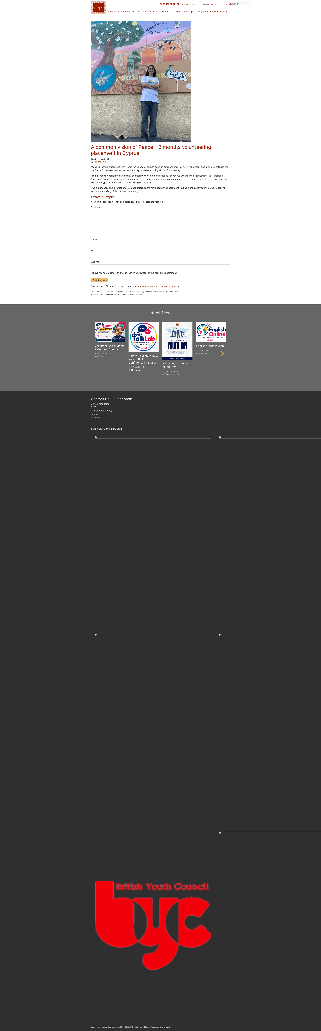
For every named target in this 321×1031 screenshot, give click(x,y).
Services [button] (184, 4)
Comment (97, 207)
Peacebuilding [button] (145, 11)
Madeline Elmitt (100, 162)
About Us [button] (112, 11)
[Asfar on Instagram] (161, 4)
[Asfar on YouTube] (164, 4)
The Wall (205, 4)
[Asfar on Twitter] (171, 4)
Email (94, 250)
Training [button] (194, 4)
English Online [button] (217, 11)
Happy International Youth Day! (175, 365)
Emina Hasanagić (172, 374)
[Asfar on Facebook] (167, 4)
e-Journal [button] (161, 11)
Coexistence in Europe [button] (182, 11)
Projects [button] (202, 11)
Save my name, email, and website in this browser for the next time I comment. (135, 273)
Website (95, 261)
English (235, 4)
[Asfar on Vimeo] (178, 4)
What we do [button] (127, 11)
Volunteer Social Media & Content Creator (109, 347)
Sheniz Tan (101, 357)
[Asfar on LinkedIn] (174, 4)
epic (168, 1027)
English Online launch (210, 346)
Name (95, 239)
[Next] (222, 354)
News (213, 4)
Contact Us (222, 4)
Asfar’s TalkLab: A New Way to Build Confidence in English (143, 359)
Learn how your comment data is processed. (156, 286)
